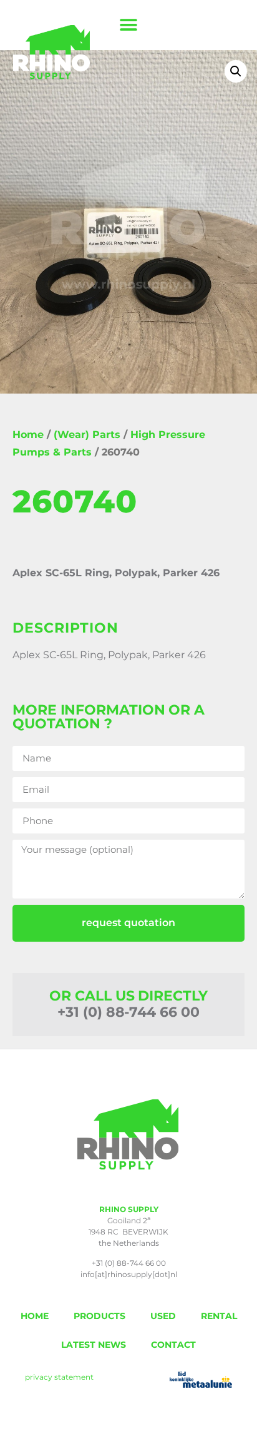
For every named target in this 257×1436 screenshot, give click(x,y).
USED (163, 1315)
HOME (35, 1315)
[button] (129, 25)
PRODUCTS (99, 1315)
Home (28, 434)
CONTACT (173, 1344)
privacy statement (59, 1377)
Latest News (93, 1344)
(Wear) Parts (87, 434)
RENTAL (219, 1315)
